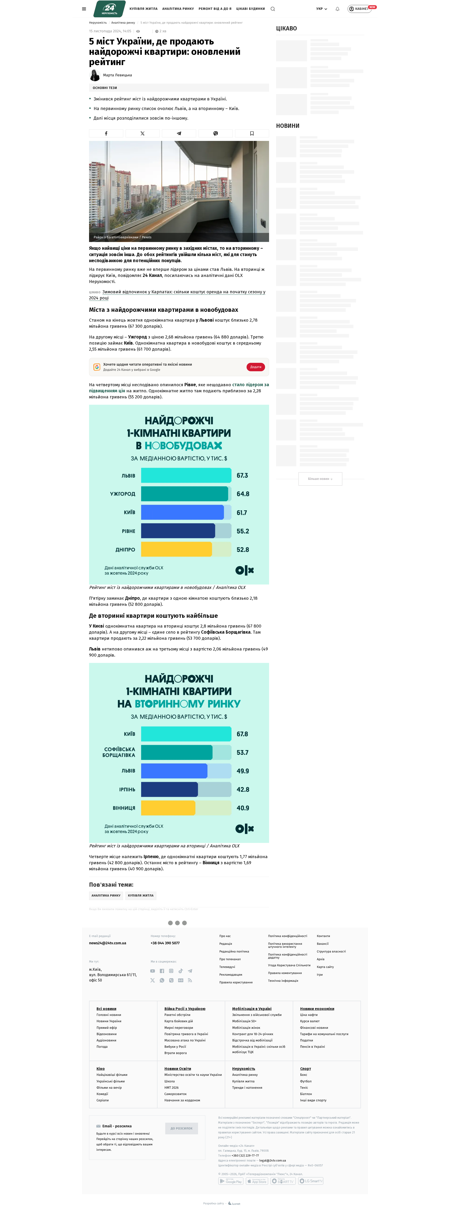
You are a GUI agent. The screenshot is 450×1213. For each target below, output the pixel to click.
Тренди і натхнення (247, 1088)
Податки (306, 1040)
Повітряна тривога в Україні (186, 1034)
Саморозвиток (176, 1094)
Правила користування (236, 982)
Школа (170, 1081)
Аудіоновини (106, 1040)
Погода (102, 1047)
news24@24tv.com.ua (107, 943)
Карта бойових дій (179, 1021)
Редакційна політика (234, 951)
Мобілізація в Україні (252, 1009)
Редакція (225, 943)
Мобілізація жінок (246, 1028)
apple (257, 1181)
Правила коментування (285, 973)
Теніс (304, 1088)
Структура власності (331, 951)
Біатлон (306, 1094)
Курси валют (310, 1021)
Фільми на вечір (109, 1088)
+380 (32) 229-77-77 (245, 1155)
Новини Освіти (178, 1068)
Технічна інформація (283, 980)
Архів (320, 959)
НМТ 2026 (172, 1088)
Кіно (101, 1068)
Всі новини (106, 1009)
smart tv (283, 1181)
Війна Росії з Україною (185, 1009)
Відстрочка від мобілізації (252, 1040)
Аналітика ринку (178, 9)
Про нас (225, 936)
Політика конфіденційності (287, 936)
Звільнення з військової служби (257, 1015)
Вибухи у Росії (175, 1047)
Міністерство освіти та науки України (193, 1075)
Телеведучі (227, 967)
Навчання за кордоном (182, 1100)
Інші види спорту (313, 1100)
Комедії (102, 1094)
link (152, 971)
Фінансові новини (314, 1028)
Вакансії (323, 943)
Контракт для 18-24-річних (252, 1034)
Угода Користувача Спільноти (289, 965)
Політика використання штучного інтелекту (285, 945)
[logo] (109, 9)
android (231, 1181)
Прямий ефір (107, 1028)
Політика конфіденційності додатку (287, 956)
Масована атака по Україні (185, 1040)
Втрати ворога (176, 1053)
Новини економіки (317, 1009)
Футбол (306, 1081)
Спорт (305, 1068)
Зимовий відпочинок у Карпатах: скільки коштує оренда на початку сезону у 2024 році (177, 295)
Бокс (303, 1075)
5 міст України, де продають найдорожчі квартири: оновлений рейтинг (191, 22)
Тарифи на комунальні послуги (324, 1034)
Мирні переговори (179, 1028)
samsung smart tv (310, 1181)
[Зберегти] (252, 133)
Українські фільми (111, 1081)
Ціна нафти (309, 1015)
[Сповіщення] (337, 9)
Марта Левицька (117, 75)
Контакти (323, 936)
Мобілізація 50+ (244, 1021)
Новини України (109, 1021)
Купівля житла (144, 9)
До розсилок (182, 1128)
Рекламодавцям (230, 974)
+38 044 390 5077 (165, 943)
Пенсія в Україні (312, 1047)
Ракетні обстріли (178, 1015)
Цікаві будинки (250, 9)
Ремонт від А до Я (215, 9)
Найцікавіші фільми (112, 1075)
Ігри (320, 974)
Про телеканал (230, 959)
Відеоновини (107, 1034)
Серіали (103, 1100)
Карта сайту (325, 967)
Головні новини (109, 1015)
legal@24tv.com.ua (272, 1160)
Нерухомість (98, 22)
